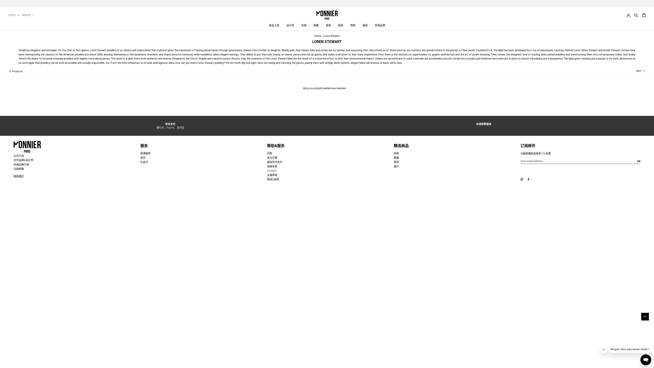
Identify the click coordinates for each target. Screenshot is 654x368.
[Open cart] (643, 15)
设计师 (290, 25)
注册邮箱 (19, 168)
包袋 (303, 25)
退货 (142, 157)
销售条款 (272, 166)
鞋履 (316, 25)
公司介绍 (19, 155)
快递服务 (145, 153)
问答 (269, 153)
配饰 (340, 25)
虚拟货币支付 (274, 162)
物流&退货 (273, 179)
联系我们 (19, 176)
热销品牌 (380, 25)
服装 (365, 25)
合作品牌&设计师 (23, 160)
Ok (638, 161)
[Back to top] (645, 316)
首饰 (328, 25)
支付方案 (272, 157)
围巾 (396, 166)
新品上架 (274, 25)
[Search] (636, 15)
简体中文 (26, 15)
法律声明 (272, 175)
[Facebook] (528, 179)
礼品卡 (144, 162)
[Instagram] (521, 179)
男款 (352, 25)
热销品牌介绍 (21, 164)
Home (317, 35)
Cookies (271, 170)
